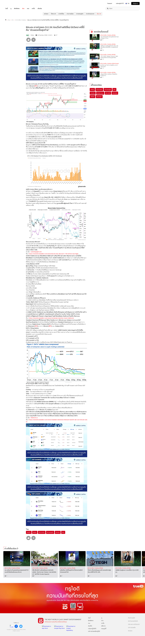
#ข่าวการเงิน (41, 532)
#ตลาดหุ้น (115, 93)
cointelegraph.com (36, 252)
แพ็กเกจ (103, 626)
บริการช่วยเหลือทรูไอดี (94, 631)
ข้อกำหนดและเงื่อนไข (133, 621)
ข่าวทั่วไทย (61, 14)
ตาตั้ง (33, 9)
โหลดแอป (109, 3)
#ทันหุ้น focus (100, 93)
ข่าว (13, 20)
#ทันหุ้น (34, 532)
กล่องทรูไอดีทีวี (92, 629)
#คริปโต (29, 532)
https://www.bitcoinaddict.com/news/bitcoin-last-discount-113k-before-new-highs (53, 254)
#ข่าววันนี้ (108, 93)
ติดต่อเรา (130, 631)
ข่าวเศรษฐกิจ (79, 14)
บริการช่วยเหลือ (132, 627)
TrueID (10, 3)
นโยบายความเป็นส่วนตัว (134, 624)
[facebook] (16, 626)
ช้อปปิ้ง (90, 626)
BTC (36, 86)
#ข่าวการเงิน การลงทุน (106, 35)
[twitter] (21, 626)
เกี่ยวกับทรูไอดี (131, 618)
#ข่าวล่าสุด (99, 96)
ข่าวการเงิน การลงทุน (20, 20)
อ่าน (23, 9)
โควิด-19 (53, 14)
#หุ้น (63, 532)
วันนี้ (6, 9)
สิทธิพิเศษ (16, 9)
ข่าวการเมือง (70, 14)
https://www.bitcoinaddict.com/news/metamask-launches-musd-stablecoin (51, 318)
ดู (10, 9)
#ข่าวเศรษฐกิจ (50, 532)
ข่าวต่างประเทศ (90, 14)
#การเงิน (58, 532)
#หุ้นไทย (92, 96)
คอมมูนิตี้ (103, 629)
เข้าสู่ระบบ (135, 3)
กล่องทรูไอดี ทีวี (120, 3)
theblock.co (34, 418)
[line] (11, 626)
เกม (28, 9)
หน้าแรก (46, 14)
